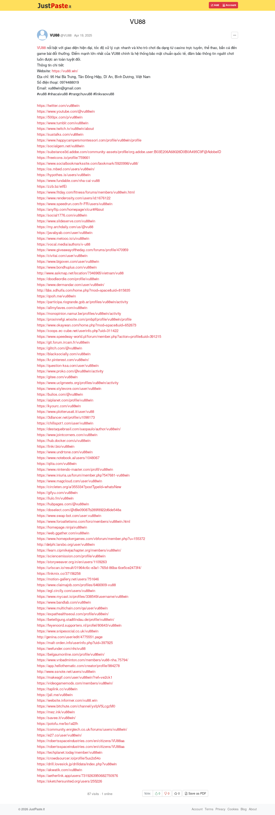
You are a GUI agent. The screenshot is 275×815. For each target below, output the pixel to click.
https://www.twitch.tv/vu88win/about (65, 128)
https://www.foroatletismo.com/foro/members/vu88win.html (83, 521)
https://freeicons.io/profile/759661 (63, 157)
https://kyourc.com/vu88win (59, 405)
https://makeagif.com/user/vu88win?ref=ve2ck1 (74, 677)
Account (230, 5)
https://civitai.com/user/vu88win (62, 255)
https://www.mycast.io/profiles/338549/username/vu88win (82, 596)
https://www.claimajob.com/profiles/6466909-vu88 (76, 584)
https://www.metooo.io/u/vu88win (63, 238)
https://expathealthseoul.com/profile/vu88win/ (73, 613)
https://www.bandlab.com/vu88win (64, 602)
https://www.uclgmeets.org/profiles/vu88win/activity (78, 382)
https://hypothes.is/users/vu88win (63, 174)
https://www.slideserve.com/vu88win (66, 220)
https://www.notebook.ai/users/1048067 (68, 457)
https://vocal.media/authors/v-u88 (63, 244)
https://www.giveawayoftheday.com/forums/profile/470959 (82, 249)
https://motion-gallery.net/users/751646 (68, 578)
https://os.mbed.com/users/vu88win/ (66, 168)
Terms (209, 809)
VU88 (55, 35)
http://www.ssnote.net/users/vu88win (66, 671)
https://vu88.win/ (65, 70)
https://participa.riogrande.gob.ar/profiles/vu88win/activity (82, 301)
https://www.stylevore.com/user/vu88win (69, 388)
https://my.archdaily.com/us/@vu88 (65, 226)
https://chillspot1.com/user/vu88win (65, 423)
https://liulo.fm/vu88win (55, 498)
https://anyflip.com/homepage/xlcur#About (70, 209)
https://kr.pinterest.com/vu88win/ (63, 359)
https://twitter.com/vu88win (58, 105)
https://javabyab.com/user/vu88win (64, 232)
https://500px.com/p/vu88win (59, 117)
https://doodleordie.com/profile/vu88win (68, 278)
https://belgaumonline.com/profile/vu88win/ (71, 654)
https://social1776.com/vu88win (62, 215)
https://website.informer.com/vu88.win (67, 700)
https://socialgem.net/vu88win (60, 145)
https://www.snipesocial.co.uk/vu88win (67, 631)
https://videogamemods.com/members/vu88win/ (75, 683)
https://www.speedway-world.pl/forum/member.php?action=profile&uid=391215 (99, 336)
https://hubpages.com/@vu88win (63, 503)
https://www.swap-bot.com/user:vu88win (69, 515)
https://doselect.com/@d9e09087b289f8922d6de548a (79, 509)
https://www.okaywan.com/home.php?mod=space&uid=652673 (86, 325)
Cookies (233, 809)
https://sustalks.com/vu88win (60, 134)
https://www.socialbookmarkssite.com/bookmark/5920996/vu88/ (87, 163)
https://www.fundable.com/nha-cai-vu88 (68, 180)
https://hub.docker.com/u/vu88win (63, 440)
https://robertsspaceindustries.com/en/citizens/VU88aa (80, 740)
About (253, 809)
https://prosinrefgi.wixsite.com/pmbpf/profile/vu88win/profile (84, 319)
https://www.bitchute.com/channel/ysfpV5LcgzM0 (76, 706)
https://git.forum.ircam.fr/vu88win (63, 342)
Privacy (220, 809)
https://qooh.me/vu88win (56, 295)
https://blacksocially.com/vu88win (63, 353)
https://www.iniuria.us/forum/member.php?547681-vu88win (83, 475)
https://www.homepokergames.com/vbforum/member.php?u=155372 (91, 538)
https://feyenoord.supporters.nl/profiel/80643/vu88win (79, 625)
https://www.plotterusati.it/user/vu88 (65, 411)
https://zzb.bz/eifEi (52, 186)
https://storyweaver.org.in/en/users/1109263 (72, 561)
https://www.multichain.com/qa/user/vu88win (72, 607)
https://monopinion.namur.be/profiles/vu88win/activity (79, 313)
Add (216, 5)
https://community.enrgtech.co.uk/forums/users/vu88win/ (82, 729)
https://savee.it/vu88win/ (56, 717)
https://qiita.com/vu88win (56, 463)
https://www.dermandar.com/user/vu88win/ (70, 284)
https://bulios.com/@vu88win (60, 394)
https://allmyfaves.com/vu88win (62, 307)
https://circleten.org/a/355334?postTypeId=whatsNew (79, 486)
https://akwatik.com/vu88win (59, 769)
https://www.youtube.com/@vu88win (66, 111)
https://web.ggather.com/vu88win (63, 532)
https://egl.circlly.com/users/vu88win (66, 590)
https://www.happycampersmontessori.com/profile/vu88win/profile (89, 140)
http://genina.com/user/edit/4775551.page (69, 636)
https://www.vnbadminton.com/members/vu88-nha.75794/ (82, 659)
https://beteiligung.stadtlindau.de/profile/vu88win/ (75, 619)
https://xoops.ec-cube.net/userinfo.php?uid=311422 (77, 330)
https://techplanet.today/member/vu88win (69, 752)
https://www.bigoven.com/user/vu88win (68, 261)
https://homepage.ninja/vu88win (62, 527)
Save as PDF (197, 793)
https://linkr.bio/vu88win (55, 446)
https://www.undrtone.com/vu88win (65, 451)
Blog (244, 809)
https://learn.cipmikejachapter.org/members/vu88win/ (79, 550)
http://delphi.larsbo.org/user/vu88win (66, 544)
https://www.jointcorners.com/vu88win (67, 434)
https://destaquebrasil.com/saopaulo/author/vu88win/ (79, 428)
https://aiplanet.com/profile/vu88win (65, 400)
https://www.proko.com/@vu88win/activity (70, 371)
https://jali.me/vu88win (54, 694)
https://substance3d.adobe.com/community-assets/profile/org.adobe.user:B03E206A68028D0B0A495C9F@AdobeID (129, 151)
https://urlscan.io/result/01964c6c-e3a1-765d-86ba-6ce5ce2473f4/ (89, 567)
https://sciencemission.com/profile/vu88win (71, 555)
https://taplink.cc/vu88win (57, 688)
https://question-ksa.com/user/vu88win (67, 365)
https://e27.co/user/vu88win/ (59, 735)
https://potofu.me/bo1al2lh (57, 723)
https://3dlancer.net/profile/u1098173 (66, 417)
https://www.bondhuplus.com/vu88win (67, 267)
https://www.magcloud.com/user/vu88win (69, 480)
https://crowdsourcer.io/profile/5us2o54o (69, 758)
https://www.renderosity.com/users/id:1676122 (73, 197)
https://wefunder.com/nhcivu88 (61, 648)
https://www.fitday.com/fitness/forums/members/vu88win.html (86, 192)
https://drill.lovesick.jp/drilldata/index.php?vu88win (77, 763)
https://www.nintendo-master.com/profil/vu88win (75, 469)
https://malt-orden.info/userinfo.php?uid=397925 (75, 642)
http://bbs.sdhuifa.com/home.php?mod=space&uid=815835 (83, 290)
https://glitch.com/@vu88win (59, 348)
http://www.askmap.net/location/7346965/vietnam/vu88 (80, 272)
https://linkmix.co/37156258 (59, 573)
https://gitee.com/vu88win (57, 376)
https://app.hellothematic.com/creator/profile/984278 (78, 665)
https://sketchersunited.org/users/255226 (69, 781)
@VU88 (66, 35)
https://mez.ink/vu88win (56, 711)
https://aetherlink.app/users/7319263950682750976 (77, 775)
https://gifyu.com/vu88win (57, 492)
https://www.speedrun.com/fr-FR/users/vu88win (74, 203)
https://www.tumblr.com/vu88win (62, 122)
